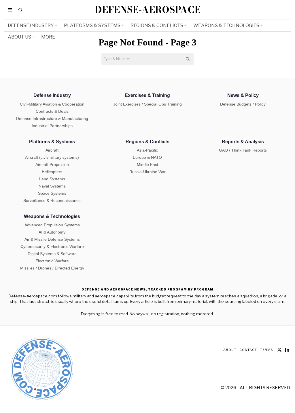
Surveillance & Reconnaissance (52, 200)
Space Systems (52, 193)
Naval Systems (52, 186)
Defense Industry (52, 95)
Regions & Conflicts (147, 141)
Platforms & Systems (52, 141)
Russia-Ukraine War (147, 171)
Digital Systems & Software (52, 253)
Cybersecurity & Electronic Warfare (52, 246)
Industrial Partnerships (52, 125)
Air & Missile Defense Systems (52, 239)
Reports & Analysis (243, 141)
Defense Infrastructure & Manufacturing (52, 118)
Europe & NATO (147, 157)
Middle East (147, 164)
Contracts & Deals (52, 111)
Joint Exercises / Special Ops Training (147, 104)
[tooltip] (279, 349)
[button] (188, 59)
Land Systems (52, 179)
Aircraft (52, 150)
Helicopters (52, 171)
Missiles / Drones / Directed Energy (52, 268)
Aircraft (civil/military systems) (52, 157)
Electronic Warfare (52, 261)
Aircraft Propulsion (52, 164)
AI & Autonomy (52, 232)
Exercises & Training (147, 95)
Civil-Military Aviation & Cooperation (52, 104)
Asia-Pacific (147, 150)
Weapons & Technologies (52, 216)
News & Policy (243, 95)
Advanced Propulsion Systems (52, 225)
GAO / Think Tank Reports (243, 150)
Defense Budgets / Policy (243, 104)
